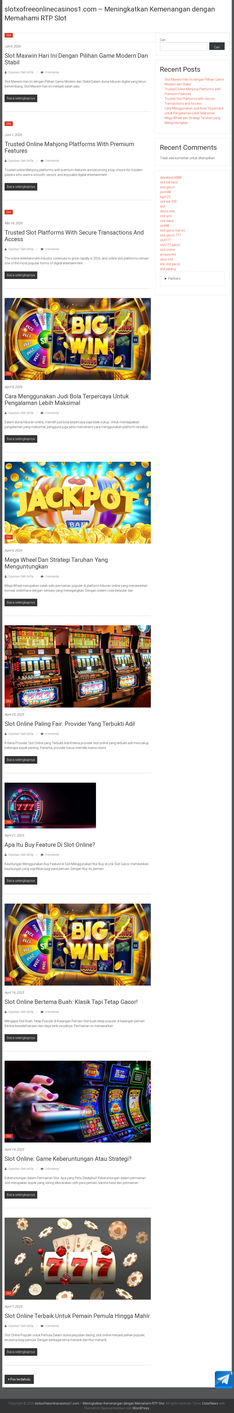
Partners (174, 278)
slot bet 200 (168, 201)
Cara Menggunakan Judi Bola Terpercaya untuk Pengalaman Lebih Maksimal (67, 399)
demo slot (167, 211)
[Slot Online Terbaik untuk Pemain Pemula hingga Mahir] (78, 1258)
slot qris (166, 216)
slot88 (164, 225)
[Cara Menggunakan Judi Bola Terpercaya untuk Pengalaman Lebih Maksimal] (78, 339)
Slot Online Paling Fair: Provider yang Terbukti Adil (70, 723)
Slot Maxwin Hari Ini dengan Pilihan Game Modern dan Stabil (76, 59)
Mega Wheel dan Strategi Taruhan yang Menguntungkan (56, 563)
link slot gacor (170, 264)
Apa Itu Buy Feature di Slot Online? (50, 844)
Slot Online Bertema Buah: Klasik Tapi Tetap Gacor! (71, 1001)
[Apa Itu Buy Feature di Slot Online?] (50, 805)
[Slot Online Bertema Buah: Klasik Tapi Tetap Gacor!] (78, 944)
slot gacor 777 (170, 235)
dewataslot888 (170, 177)
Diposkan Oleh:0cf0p (21, 72)
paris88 (165, 192)
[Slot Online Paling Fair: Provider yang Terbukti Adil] (78, 666)
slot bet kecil (169, 182)
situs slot (166, 259)
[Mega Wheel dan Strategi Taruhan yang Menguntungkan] (78, 502)
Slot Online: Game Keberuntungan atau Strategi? (68, 1158)
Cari (163, 40)
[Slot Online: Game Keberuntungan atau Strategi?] (78, 1101)
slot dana (166, 221)
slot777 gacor (170, 245)
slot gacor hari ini (172, 230)
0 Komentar (52, 72)
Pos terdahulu (20, 1379)
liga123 (165, 197)
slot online (167, 249)
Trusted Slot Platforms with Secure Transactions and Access (74, 236)
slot (162, 206)
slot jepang (168, 269)
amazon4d (168, 254)
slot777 (165, 240)
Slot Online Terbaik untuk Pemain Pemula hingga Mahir (77, 1315)
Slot (8, 35)
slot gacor (167, 187)
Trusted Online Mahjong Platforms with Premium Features (69, 147)
